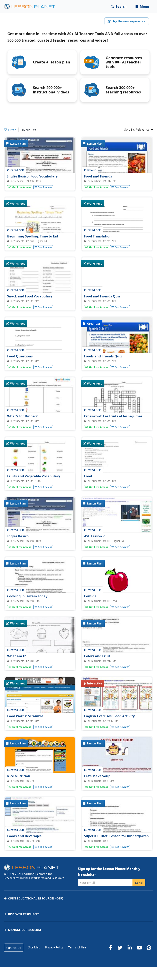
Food (88, 476)
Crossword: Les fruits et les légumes (113, 416)
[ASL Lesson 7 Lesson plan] (117, 523)
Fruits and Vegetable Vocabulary (33, 476)
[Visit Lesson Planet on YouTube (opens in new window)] (139, 948)
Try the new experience (129, 21)
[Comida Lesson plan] (117, 583)
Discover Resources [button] (23, 914)
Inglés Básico (18, 536)
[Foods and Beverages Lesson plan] (40, 823)
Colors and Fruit (97, 656)
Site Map (34, 947)
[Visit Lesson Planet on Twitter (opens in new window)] (120, 948)
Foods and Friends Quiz (103, 356)
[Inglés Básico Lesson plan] (40, 523)
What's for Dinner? (22, 416)
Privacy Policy (54, 947)
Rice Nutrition (18, 776)
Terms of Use (77, 947)
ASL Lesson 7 (94, 536)
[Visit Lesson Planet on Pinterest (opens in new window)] (149, 948)
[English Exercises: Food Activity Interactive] (117, 703)
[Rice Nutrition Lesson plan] (40, 763)
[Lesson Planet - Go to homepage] (32, 6)
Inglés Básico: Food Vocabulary (32, 176)
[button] (142, 6)
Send (139, 883)
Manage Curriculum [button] (24, 930)
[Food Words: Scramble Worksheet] (40, 703)
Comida (90, 596)
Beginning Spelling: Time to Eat (32, 236)
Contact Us (13, 948)
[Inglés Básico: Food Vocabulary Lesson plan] (40, 163)
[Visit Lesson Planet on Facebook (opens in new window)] (110, 948)
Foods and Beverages (24, 836)
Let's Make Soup (97, 776)
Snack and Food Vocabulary (29, 296)
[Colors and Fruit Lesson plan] (117, 643)
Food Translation (98, 236)
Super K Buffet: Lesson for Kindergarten (116, 836)
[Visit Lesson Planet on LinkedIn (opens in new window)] (130, 948)
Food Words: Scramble (25, 716)
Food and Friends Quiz (102, 296)
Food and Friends (98, 176)
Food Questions (20, 356)
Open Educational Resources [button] (35, 898)
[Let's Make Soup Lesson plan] (117, 763)
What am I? (16, 656)
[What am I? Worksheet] (40, 642)
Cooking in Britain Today (27, 596)
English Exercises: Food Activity (109, 716)
